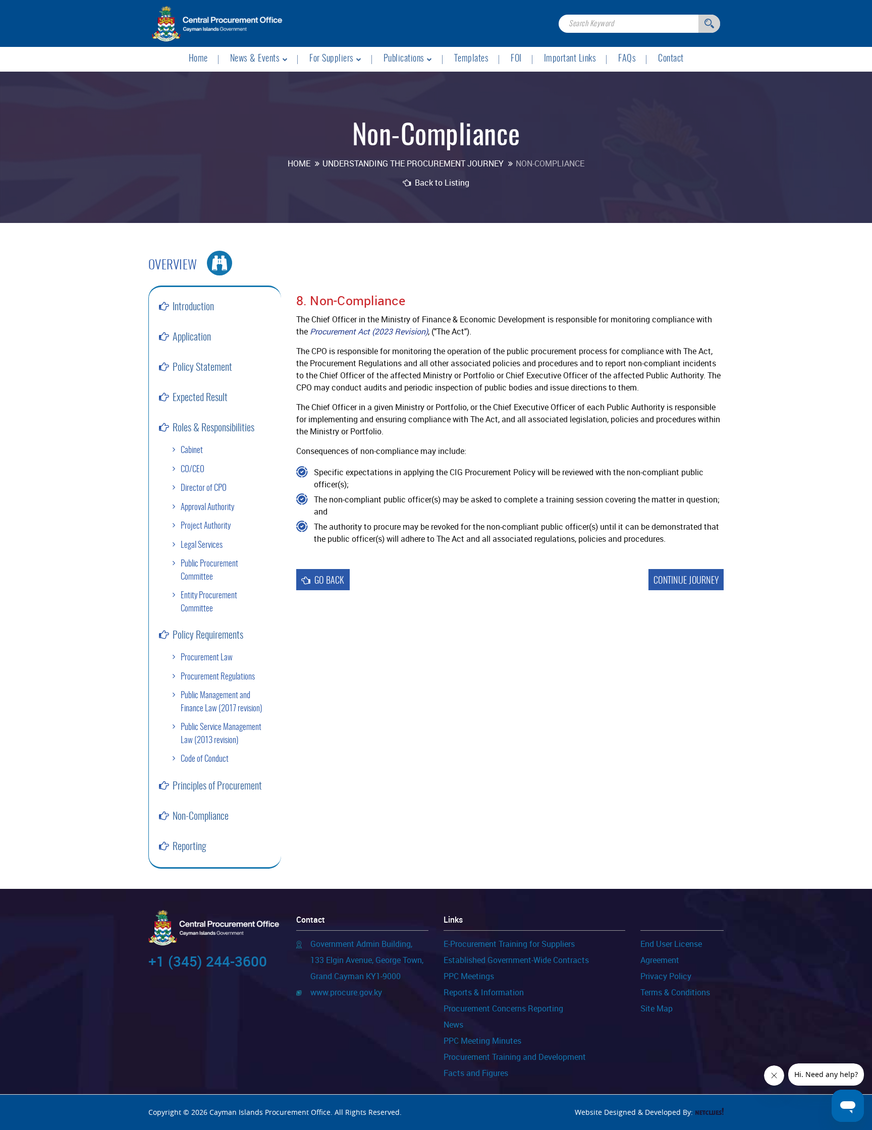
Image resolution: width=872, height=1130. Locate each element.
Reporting (189, 847)
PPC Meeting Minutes (482, 1041)
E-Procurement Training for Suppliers (509, 944)
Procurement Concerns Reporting (503, 1008)
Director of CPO (204, 488)
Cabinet (192, 450)
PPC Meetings (469, 976)
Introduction (193, 307)
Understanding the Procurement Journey (413, 163)
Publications (404, 59)
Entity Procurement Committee (209, 602)
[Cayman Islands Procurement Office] (217, 22)
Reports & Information (484, 992)
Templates (471, 59)
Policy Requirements (208, 636)
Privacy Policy (665, 976)
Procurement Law (207, 657)
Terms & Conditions (675, 992)
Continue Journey (686, 581)
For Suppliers (331, 59)
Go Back (329, 581)
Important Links (570, 59)
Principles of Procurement (217, 786)
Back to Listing (441, 182)
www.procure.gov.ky (346, 992)
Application (192, 337)
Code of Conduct (205, 759)
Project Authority (206, 526)
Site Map (656, 1008)
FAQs (627, 59)
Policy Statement (202, 368)
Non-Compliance (201, 817)
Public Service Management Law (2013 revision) (221, 734)
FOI (516, 59)
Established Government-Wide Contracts (516, 960)
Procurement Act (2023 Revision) (369, 331)
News (453, 1025)
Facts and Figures (476, 1073)
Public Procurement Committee (209, 570)
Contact (671, 59)
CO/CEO (192, 469)
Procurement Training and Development (515, 1057)
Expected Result (200, 398)
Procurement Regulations (218, 676)
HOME (299, 163)
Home (198, 59)
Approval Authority (207, 507)
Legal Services (202, 545)
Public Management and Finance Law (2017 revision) (221, 702)
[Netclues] (709, 1111)
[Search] (709, 24)
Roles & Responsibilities (213, 428)
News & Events (255, 59)
